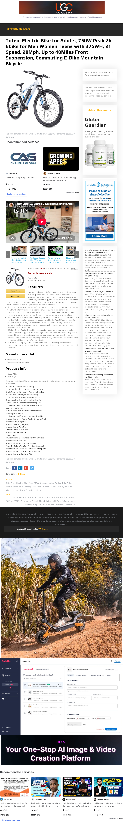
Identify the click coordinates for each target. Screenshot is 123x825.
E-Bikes (21, 474)
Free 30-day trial (103, 96)
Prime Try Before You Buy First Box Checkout (25, 446)
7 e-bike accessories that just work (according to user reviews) (99, 251)
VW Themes (43, 529)
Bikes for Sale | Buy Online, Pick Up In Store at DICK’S (99, 316)
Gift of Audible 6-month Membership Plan (24, 400)
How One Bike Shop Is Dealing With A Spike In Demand (99, 349)
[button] (61, 35)
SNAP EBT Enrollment (14, 408)
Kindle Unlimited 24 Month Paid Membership (25, 392)
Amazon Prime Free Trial (16, 427)
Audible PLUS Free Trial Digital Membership (24, 410)
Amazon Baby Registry (15, 421)
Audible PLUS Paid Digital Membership (22, 394)
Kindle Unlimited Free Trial (17, 429)
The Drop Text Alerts (14, 413)
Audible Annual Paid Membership (20, 386)
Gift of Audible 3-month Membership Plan (24, 397)
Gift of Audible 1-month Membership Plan (24, 402)
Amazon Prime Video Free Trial (19, 454)
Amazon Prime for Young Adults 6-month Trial (26, 419)
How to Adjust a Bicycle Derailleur (99, 292)
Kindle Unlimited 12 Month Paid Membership (24, 405)
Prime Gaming (12, 435)
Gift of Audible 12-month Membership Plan (24, 389)
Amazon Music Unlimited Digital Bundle (23, 451)
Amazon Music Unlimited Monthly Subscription (26, 448)
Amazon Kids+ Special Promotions (21, 443)
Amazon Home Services (16, 432)
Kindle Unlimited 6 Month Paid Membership (24, 416)
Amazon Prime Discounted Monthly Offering (25, 438)
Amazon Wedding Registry (17, 424)
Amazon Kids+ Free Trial (16, 440)
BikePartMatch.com (18, 28)
